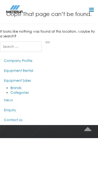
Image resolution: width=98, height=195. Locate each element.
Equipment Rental (18, 70)
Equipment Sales (17, 80)
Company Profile (18, 60)
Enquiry (10, 110)
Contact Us (13, 120)
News (8, 100)
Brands (15, 88)
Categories (19, 92)
